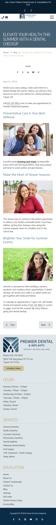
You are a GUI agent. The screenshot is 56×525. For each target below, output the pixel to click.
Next (31, 10)
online (8, 308)
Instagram (36, 519)
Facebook (17, 72)
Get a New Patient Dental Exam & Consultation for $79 (28, 3)
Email (33, 72)
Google (25, 519)
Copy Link (38, 72)
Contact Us (6, 17)
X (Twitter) (19, 519)
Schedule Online (13, 368)
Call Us (3, 17)
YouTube (30, 519)
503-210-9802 (13, 103)
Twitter (22, 72)
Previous (25, 10)
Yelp (42, 519)
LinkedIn (28, 72)
